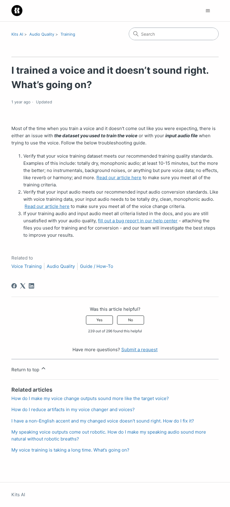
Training (67, 34)
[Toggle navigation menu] (208, 11)
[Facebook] (14, 286)
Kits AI (17, 34)
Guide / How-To (96, 266)
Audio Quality (41, 34)
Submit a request (139, 349)
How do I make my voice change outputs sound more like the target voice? (90, 398)
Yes (99, 320)
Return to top (25, 369)
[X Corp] (22, 286)
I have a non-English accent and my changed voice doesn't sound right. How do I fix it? (102, 421)
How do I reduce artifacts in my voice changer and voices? (73, 409)
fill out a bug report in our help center (138, 221)
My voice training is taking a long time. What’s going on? (70, 450)
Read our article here (118, 177)
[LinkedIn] (31, 286)
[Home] (16, 10)
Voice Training (26, 266)
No (130, 320)
